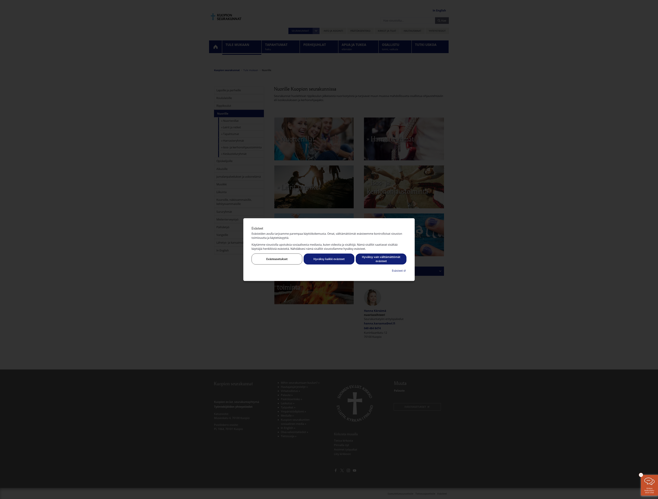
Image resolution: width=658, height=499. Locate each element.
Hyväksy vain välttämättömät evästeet (381, 259)
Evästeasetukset (277, 259)
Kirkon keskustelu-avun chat (649, 490)
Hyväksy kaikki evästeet (329, 259)
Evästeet (399, 271)
